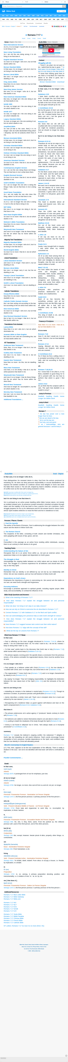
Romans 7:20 (43, 334)
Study (34, 38)
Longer (40, 398)
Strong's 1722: (10, 874)
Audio (24, 38)
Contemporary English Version (15, 168)
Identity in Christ (10, 570)
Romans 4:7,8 (43, 344)
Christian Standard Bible (13, 145)
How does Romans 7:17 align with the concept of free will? (26, 627)
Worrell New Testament (12, 384)
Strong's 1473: (9, 797)
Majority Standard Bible (13, 242)
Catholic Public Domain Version (16, 301)
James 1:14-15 (43, 183)
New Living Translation (12, 52)
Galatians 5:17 (43, 170)
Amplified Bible (9, 126)
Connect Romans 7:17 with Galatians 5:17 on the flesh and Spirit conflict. (31, 612)
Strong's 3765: (9, 785)
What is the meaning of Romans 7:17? (19, 597)
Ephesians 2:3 (43, 254)
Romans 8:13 (24, 705)
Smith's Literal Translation (14, 283)
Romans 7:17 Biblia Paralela (14, 916)
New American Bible (11, 309)
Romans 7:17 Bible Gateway (14, 897)
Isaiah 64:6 (42, 297)
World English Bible (11, 250)
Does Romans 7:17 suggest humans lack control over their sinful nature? (31, 624)
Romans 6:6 (42, 122)
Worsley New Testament (13, 392)
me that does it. (58, 71)
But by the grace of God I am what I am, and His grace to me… (21, 493)
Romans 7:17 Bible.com (12, 899)
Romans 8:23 (50, 693)
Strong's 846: (9, 822)
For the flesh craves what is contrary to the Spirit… (18, 515)
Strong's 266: (8, 849)
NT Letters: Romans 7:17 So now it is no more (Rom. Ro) (24, 926)
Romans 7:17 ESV (10, 907)
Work (53, 398)
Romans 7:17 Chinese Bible (13, 918)
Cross (29, 38)
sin (45, 71)
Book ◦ (55, 474)
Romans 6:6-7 (21, 675)
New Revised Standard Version (15, 316)
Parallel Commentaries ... (13, 758)
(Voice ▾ (49, 42)
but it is (41, 71)
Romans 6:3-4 (44, 667)
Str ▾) (19, 42)
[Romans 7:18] (66, 475)
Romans (8, 26)
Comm (39, 38)
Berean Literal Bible (11, 74)
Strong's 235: (9, 835)
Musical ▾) (54, 42)
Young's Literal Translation (14, 275)
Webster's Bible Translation (14, 222)
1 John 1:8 (42, 235)
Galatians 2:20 (43, 94)
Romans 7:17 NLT (10, 905)
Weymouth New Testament (14, 229)
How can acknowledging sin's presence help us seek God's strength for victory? (33, 616)
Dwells (56, 396)
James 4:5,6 (42, 384)
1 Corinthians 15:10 (45, 108)
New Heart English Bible (13, 214)
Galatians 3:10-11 (34, 651)
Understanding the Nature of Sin (16, 551)
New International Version (13, 45)
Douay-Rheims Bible (11, 294)
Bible (3, 26)
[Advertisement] (34, 460)
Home (62, 396)
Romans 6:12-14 (44, 141)
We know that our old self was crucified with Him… (18, 495)
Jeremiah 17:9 (43, 200)
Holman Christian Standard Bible (16, 153)
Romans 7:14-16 (50, 641)
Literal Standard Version (13, 261)
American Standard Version (14, 160)
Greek (44, 38)
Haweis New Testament (12, 360)
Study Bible (8, 474)
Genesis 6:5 (42, 209)
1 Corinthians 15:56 (45, 313)
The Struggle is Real (11, 559)
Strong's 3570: (9, 774)
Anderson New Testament (13, 345)
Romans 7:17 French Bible (13, 920)
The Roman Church (12, 532)
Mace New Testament (12, 368)
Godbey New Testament (13, 353)
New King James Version (13, 89)
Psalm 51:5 (42, 244)
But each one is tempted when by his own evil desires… (20, 517)
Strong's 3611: (9, 860)
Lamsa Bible (8, 327)
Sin (45, 398)
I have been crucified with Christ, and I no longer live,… (19, 492)
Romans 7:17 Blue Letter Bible (14, 895)
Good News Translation (12, 192)
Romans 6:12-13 (49, 691)
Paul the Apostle (11, 523)
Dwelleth (41, 396)
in (51, 71)
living (48, 71)
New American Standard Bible (15, 97)
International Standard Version (15, 200)
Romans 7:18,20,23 (45, 369)
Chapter (61, 474)
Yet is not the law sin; (46, 420)
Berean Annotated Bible (13, 138)
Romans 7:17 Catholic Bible (13, 922)
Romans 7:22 (36, 673)
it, (63, 69)
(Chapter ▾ (12, 42)
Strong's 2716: (10, 808)
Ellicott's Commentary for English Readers (18, 745)
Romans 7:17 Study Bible (13, 914)
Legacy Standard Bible (12, 119)
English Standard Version (13, 59)
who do (59, 69)
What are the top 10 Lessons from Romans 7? (22, 631)
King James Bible (10, 82)
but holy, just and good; (48, 422)
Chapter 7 (13, 26)
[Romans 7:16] (2, 475)
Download (60, 82)
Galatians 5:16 (35, 705)
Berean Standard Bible (12, 67)
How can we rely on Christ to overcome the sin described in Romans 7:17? (31, 609)
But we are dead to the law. (49, 418)
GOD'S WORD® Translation (14, 183)
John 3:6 (39, 681)
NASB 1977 (8, 112)
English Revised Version (13, 175)
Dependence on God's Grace (14, 578)
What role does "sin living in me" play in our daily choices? (25, 606)
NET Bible (7, 207)
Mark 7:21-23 (43, 267)
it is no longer (51, 69)
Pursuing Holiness (11, 586)
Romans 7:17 (9, 735)
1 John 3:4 (42, 287)
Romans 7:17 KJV (10, 911)
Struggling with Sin (44, 63)
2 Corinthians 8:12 (45, 354)
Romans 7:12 (59, 649)
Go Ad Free (3, 1058)
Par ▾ (16, 42)
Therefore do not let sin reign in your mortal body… (19, 514)
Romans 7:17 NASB (11, 909)
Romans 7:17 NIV (10, 902)
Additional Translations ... (13, 399)
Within (48, 398)
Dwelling (49, 396)
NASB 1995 (8, 104)
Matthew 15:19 (43, 223)
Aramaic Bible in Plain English (15, 334)
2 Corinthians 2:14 (19, 727)
